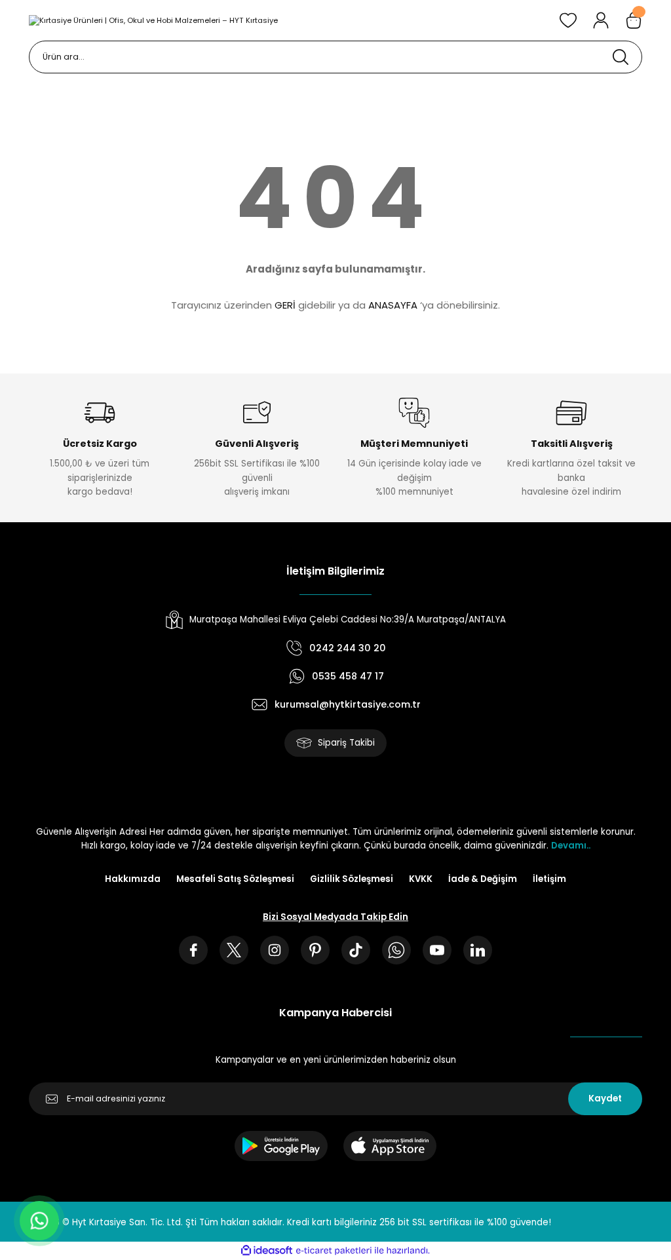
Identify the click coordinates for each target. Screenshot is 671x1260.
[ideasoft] (266, 1251)
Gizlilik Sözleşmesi (351, 879)
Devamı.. (570, 845)
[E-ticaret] (334, 1250)
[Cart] (633, 20)
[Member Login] (600, 20)
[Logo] (153, 20)
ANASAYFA (392, 305)
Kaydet (605, 1098)
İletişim (549, 879)
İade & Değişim (482, 879)
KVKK (420, 879)
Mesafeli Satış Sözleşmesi (235, 879)
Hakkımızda (133, 879)
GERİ (285, 305)
